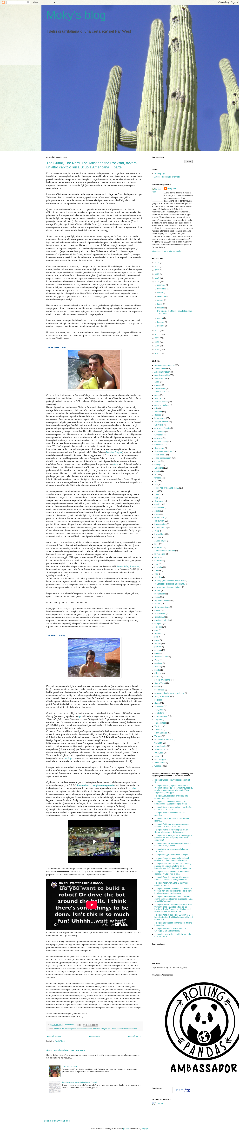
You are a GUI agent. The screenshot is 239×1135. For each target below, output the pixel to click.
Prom (156, 660)
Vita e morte (159, 763)
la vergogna (159, 554)
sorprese (158, 700)
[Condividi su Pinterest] (96, 1025)
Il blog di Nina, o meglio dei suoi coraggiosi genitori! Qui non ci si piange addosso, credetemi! (173, 837)
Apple (157, 395)
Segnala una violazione (57, 1120)
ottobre (160, 292)
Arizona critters (161, 402)
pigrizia (157, 647)
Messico (158, 577)
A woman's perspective (164, 365)
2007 (157, 353)
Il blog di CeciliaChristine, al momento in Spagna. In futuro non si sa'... (172, 873)
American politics (162, 375)
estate (157, 471)
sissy (156, 686)
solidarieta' (159, 690)
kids (156, 544)
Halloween (159, 521)
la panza (158, 547)
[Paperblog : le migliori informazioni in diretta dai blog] (183, 1092)
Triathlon (158, 729)
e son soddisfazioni (84, 1029)
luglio (160, 304)
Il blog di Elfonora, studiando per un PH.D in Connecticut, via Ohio (172, 844)
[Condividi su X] (90, 1025)
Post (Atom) (60, 1041)
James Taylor (160, 541)
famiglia (104, 1029)
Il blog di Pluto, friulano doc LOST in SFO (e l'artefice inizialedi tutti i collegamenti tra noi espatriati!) (173, 917)
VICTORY (158, 753)
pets (156, 637)
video (135, 1029)
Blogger (144, 1129)
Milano (157, 590)
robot (133, 788)
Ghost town (159, 508)
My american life (161, 600)
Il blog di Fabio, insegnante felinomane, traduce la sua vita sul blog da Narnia (171, 878)
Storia (157, 703)
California (158, 425)
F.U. (156, 474)
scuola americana (125, 1029)
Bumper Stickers (161, 422)
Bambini (158, 412)
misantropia (159, 594)
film (156, 484)
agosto (160, 300)
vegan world (159, 749)
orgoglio (158, 627)
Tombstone (159, 713)
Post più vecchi (134, 1036)
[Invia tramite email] (84, 1025)
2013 (157, 330)
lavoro (157, 557)
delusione (158, 445)
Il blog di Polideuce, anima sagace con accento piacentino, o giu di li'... (171, 825)
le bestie (158, 561)
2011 (157, 338)
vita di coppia (160, 759)
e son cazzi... (160, 455)
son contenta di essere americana (169, 693)
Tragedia (158, 720)
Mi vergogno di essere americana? (169, 584)
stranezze (158, 706)
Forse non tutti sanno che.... (166, 488)
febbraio (161, 322)
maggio (160, 308)
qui (80, 716)
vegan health (160, 746)
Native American (161, 607)
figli (109, 1029)
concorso (158, 438)
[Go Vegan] (157, 1103)
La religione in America (164, 551)
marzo (160, 318)
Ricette (157, 667)
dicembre (161, 285)
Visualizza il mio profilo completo (166, 251)
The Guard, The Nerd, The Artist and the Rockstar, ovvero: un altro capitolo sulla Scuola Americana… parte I (92, 165)
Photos (114, 1029)
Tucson (157, 736)
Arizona (157, 398)
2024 (157, 262)
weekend (158, 766)
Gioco (157, 514)
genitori (157, 504)
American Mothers (162, 372)
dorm (115, 464)
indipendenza (160, 527)
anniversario (160, 388)
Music (157, 597)
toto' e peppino (160, 716)
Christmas (158, 435)
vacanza (158, 743)
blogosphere (160, 418)
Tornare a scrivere (70, 1066)
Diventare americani (163, 451)
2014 (157, 282)
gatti (156, 498)
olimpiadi (158, 624)
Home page (94, 1036)
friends (157, 494)
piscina (157, 650)
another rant (159, 392)
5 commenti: (70, 1025)
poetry (157, 653)
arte (156, 408)
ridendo (157, 673)
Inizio (156, 531)
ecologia (158, 465)
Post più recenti (54, 1036)
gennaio (161, 326)
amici (156, 382)
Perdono (158, 633)
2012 (157, 334)
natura (157, 610)
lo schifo (158, 567)
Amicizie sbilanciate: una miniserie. (66, 1050)
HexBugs (68, 758)
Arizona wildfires (161, 405)
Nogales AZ (159, 617)
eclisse (157, 461)
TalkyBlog (158, 710)
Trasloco (158, 726)
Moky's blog (76, 15)
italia (156, 537)
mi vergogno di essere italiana (167, 587)
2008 (157, 349)
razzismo (158, 663)
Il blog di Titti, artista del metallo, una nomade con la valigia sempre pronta (170, 802)
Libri (156, 564)
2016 (157, 274)
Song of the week (162, 696)
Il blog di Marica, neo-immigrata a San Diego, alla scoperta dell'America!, (171, 831)
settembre (161, 296)
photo (156, 640)
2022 (157, 266)
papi (156, 630)
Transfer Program (114, 452)
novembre (162, 289)
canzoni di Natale (162, 428)
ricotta (157, 670)
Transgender (160, 723)
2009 (157, 346)
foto (156, 491)
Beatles (157, 415)
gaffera (126, 1129)
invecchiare (159, 534)
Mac (156, 574)
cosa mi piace (70, 1029)
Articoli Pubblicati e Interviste (167, 177)
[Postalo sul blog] (87, 1025)
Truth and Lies (160, 733)
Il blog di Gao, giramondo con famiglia (171, 855)
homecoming (160, 524)
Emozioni (96, 1029)
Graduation (159, 517)
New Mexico (159, 613)
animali (157, 385)
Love (156, 570)
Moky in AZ (172, 188)
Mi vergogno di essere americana (169, 580)
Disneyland (159, 448)
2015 (157, 278)
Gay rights (158, 501)
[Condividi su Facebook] (93, 1025)
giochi (157, 511)
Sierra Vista (159, 683)
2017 (157, 270)
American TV (160, 378)
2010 (157, 342)
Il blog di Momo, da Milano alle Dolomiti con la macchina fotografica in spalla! (171, 859)
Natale (157, 604)
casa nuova (159, 431)
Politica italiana (161, 657)
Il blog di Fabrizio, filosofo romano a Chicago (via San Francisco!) (170, 929)
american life (59, 1029)
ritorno (157, 677)
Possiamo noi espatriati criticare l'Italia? (79, 1082)
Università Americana (163, 739)
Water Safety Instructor (128, 566)
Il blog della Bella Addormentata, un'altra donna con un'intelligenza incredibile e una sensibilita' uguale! (173, 898)
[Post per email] (79, 1025)
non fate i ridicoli (161, 620)
